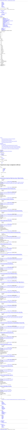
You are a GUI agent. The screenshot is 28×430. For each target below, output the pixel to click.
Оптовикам (3, 4)
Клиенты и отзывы (4, 404)
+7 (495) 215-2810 (2, 153)
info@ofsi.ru (3, 158)
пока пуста (1, 16)
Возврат (3, 417)
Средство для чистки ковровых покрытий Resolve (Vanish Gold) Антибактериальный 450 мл (11, 259)
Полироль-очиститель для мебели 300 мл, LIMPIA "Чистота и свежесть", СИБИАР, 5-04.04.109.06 (11, 183)
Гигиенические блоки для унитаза (16, 399)
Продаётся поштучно (3, 172)
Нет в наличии (9, 373)
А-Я (3, 170)
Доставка (3, 2)
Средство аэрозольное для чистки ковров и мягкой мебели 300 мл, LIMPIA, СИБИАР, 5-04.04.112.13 (12, 287)
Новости (1, 137)
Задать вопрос (3, 403)
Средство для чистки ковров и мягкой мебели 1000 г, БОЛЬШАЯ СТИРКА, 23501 (9, 297)
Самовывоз (3, 3)
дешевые (4, 169)
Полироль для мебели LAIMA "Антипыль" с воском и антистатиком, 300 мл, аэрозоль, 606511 (11, 317)
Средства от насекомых (22, 399)
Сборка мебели (3, 408)
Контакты (3, 6)
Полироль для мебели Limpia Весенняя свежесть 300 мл (6, 338)
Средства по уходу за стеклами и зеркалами (7, 399)
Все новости (1, 143)
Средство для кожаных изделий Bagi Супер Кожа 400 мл (6, 204)
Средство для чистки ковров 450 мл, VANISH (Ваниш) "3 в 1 (7, 361)
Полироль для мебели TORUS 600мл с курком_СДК (6, 380)
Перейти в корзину (9, 181)
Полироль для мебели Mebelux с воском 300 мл (5, 391)
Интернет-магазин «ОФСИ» (3, 429)
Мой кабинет (3, 14)
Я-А (3, 171)
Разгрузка (3, 407)
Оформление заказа (4, 412)
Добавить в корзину (14, 181)
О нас (2, 5)
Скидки (2, 411)
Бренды (2, 416)
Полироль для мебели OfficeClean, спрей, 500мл (5, 349)
